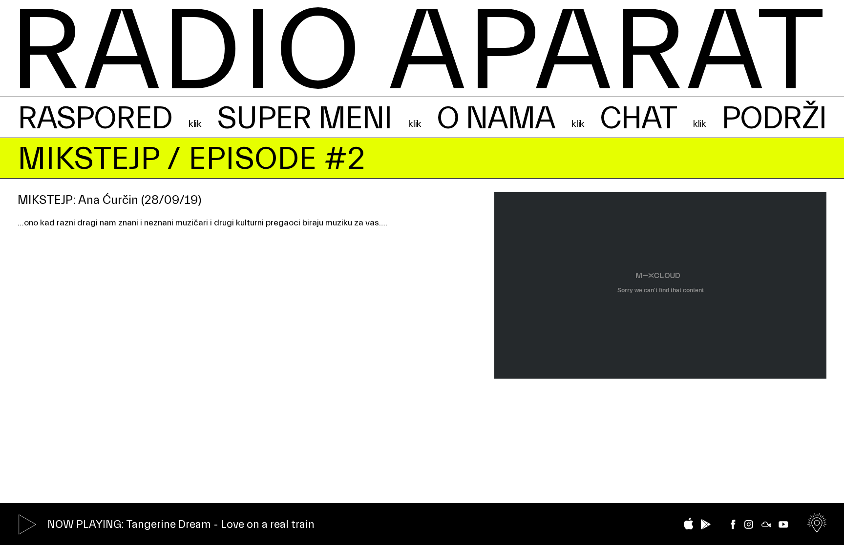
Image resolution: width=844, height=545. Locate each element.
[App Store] (689, 523)
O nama (496, 118)
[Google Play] (706, 524)
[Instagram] (749, 524)
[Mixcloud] (766, 524)
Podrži (773, 118)
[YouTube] (783, 524)
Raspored (95, 118)
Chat (638, 118)
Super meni (304, 118)
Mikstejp (88, 159)
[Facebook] (733, 524)
